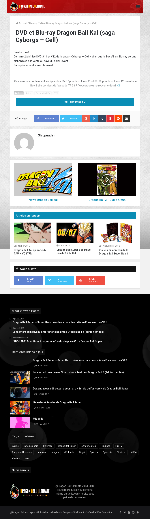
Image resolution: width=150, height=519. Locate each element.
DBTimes (47, 446)
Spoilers (94, 452)
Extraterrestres (88, 446)
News (32, 23)
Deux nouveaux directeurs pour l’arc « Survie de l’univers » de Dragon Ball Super (80, 388)
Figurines (105, 446)
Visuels (16, 458)
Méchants (69, 452)
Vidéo (133, 452)
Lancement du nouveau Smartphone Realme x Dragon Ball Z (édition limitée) (78, 372)
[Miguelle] (20, 422)
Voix (27, 458)
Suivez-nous (20, 470)
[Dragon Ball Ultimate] (27, 6)
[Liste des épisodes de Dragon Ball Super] (20, 407)
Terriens (121, 452)
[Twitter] (124, 512)
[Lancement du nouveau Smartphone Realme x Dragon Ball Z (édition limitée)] (20, 377)
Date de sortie (31, 446)
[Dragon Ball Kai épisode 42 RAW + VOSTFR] (32, 233)
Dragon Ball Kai (43, 93)
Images (55, 452)
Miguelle (38, 418)
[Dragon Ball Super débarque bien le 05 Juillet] (75, 233)
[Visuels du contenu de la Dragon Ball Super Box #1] (117, 233)
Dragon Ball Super (67, 446)
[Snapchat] (138, 512)
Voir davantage (73, 101)
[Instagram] (133, 512)
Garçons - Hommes (22, 452)
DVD (56, 93)
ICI (118, 85)
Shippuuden (46, 135)
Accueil (22, 23)
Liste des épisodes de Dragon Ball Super (57, 402)
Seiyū (82, 452)
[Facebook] (120, 512)
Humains (41, 452)
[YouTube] (129, 512)
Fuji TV (118, 446)
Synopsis (107, 452)
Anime (29, 93)
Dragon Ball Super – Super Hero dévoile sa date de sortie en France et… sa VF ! (80, 360)
